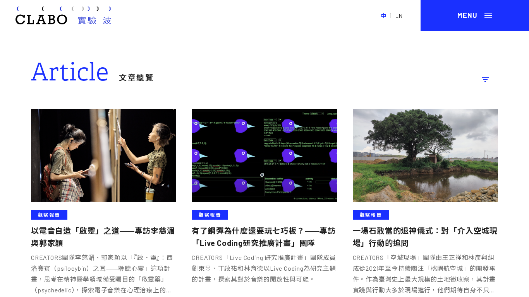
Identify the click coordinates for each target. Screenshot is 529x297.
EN (399, 15)
